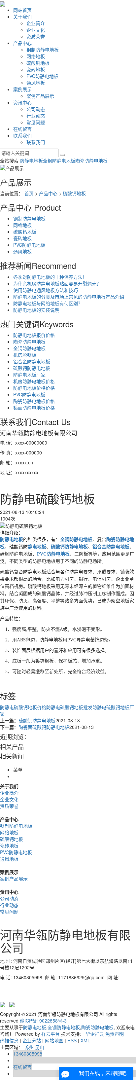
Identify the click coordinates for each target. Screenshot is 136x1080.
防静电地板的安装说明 (36, 309)
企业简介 (35, 23)
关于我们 (22, 16)
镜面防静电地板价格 (34, 407)
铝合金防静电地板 (31, 361)
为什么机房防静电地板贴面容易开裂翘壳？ (57, 283)
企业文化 (35, 29)
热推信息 (9, 1040)
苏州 (29, 1047)
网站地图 (54, 1040)
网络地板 (35, 56)
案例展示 (22, 89)
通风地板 (35, 82)
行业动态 (35, 115)
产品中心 (22, 43)
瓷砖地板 (35, 69)
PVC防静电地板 (42, 76)
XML (85, 1040)
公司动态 (35, 109)
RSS (72, 1040)
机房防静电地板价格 (34, 381)
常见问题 (35, 122)
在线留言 (22, 129)
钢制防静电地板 (42, 49)
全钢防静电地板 (59, 160)
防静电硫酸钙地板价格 (23, 707)
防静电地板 (31, 160)
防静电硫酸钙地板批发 (69, 707)
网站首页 (22, 10)
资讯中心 (22, 102)
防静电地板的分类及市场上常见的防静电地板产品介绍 (68, 296)
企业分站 (31, 1040)
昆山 (39, 1047)
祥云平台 (50, 1033)
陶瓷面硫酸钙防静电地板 (43, 727)
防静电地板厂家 (29, 374)
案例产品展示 (40, 95)
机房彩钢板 (24, 354)
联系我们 (22, 135)
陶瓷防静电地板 (91, 160)
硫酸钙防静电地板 (31, 368)
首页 (29, 193)
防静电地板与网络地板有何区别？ (48, 303)
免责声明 (114, 1033)
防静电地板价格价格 (34, 387)
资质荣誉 (35, 36)
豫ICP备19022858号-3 (43, 1020)
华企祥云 (94, 1033)
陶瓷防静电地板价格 (34, 401)
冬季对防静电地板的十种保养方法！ (50, 276)
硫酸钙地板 (38, 62)
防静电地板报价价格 (34, 335)
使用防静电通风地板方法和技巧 (45, 290)
